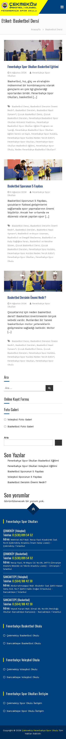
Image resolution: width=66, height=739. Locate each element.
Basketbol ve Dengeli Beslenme (24, 237)
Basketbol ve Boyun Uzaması (33, 233)
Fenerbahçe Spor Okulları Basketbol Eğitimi (33, 66)
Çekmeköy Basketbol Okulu (23, 635)
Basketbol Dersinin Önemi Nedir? (27, 297)
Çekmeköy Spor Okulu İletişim (24, 703)
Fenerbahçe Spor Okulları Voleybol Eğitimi (32, 466)
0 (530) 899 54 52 (22, 535)
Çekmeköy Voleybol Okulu (22, 669)
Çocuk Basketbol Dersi (30, 114)
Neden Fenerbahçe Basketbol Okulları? (35, 149)
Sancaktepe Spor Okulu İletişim (25, 711)
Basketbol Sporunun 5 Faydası (25, 186)
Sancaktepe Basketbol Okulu (24, 643)
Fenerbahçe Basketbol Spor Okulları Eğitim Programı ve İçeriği (30, 126)
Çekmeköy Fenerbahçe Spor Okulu (40, 730)
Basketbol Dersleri (25, 110)
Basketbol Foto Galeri (21, 426)
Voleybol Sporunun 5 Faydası (25, 476)
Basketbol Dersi (20, 106)
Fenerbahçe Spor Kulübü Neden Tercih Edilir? (31, 138)
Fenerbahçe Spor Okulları (21, 142)
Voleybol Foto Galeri (20, 419)
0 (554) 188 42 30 (22, 581)
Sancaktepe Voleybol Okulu (23, 677)
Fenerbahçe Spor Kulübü (44, 134)
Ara (6, 437)
